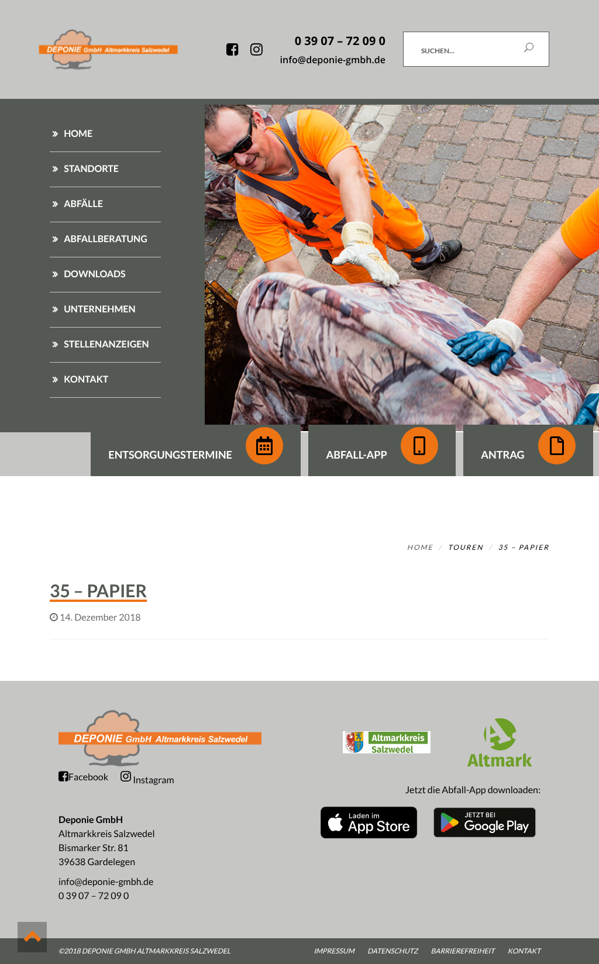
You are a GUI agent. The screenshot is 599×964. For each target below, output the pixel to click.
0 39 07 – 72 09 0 (93, 895)
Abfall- (356, 454)
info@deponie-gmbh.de (105, 881)
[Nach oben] (32, 937)
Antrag (503, 454)
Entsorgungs (170, 454)
